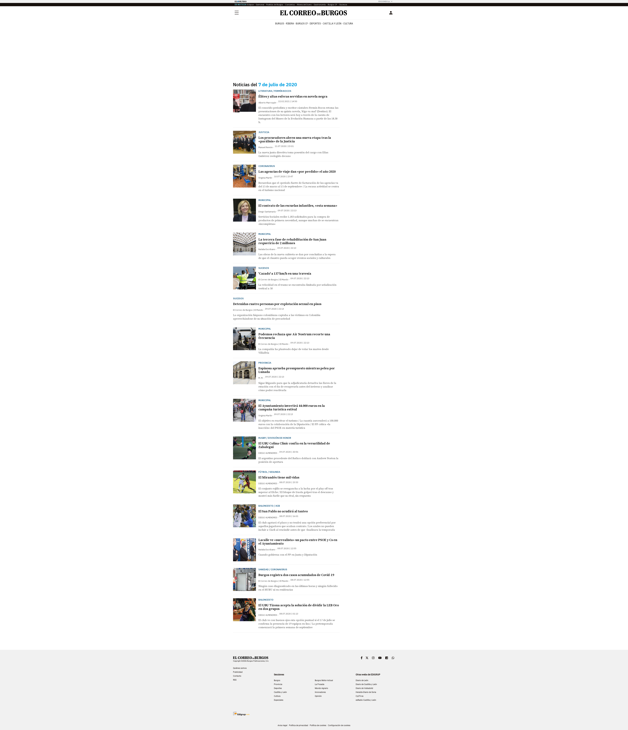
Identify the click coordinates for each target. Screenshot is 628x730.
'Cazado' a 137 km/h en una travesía (284, 274)
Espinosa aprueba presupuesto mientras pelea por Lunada (296, 370)
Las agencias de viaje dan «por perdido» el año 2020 (297, 172)
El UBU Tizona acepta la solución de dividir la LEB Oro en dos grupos (298, 607)
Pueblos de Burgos (274, 4)
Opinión (318, 696)
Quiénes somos (240, 668)
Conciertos (290, 4)
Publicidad (238, 672)
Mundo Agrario (321, 688)
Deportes (278, 688)
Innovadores (320, 692)
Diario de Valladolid (364, 688)
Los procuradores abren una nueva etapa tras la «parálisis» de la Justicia (294, 140)
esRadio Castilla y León (366, 700)
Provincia (278, 684)
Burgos (279, 23)
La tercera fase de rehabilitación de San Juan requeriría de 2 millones (292, 241)
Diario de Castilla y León (366, 684)
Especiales (278, 700)
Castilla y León (332, 23)
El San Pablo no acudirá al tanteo (283, 511)
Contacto (237, 676)
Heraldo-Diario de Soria (366, 692)
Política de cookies (318, 725)
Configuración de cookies (339, 725)
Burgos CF (332, 4)
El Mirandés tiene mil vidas (278, 478)
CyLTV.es (359, 696)
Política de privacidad (298, 725)
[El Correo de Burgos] (313, 12)
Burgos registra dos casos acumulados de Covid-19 (296, 575)
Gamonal (260, 4)
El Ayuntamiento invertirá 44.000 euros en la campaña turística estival (291, 408)
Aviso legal (282, 725)
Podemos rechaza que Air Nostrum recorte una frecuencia (294, 336)
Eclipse (250, 4)
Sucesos (343, 4)
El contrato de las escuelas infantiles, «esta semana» (297, 206)
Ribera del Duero (304, 4)
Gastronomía (320, 4)
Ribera (290, 23)
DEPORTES (315, 23)
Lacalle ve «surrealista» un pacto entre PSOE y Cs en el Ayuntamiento (297, 542)
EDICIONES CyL (384, 1)
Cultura (348, 23)
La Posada (319, 684)
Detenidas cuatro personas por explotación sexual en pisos (277, 304)
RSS (234, 680)
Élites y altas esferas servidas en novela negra (292, 97)
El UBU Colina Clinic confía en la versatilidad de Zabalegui (294, 445)
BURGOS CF (302, 23)
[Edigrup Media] (241, 713)
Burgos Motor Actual (324, 680)
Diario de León (362, 680)
